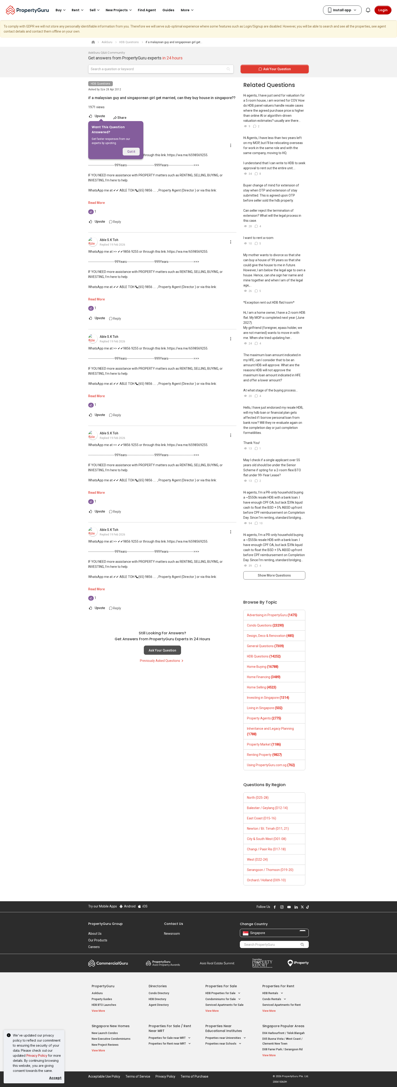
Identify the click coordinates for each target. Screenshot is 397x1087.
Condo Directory (159, 993)
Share (121, 117)
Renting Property (264, 755)
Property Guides (102, 999)
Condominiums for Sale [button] (220, 999)
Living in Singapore (265, 708)
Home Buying (262, 666)
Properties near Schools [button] (221, 1043)
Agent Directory (159, 1005)
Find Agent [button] (147, 10)
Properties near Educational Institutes (223, 1028)
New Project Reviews (105, 1044)
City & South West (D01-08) (266, 839)
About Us (95, 933)
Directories (158, 986)
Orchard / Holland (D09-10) (266, 880)
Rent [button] (75, 10)
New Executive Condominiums (111, 1038)
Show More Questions (274, 575)
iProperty (298, 963)
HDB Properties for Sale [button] (220, 993)
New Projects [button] (117, 10)
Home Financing (264, 677)
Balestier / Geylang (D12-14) (267, 808)
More (185, 10)
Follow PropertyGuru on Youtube (288, 907)
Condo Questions (265, 625)
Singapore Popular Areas (283, 1026)
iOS (144, 906)
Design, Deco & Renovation (270, 636)
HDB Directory (157, 999)
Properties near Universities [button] (223, 1038)
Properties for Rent (278, 986)
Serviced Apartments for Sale (224, 1005)
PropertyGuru (103, 986)
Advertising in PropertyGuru (272, 615)
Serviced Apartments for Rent (281, 1005)
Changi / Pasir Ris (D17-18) (266, 849)
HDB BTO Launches (104, 1005)
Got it (131, 151)
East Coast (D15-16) (261, 818)
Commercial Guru (108, 963)
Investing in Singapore (268, 697)
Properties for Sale (221, 986)
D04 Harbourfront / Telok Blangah (283, 1033)
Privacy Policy (36, 1055)
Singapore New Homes (111, 1026)
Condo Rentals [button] (272, 999)
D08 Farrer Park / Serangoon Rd (282, 1049)
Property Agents (264, 718)
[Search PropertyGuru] (302, 944)
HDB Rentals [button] (270, 993)
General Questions (265, 646)
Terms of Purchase (194, 1076)
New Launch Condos (105, 1033)
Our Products (97, 940)
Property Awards (162, 963)
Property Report (262, 963)
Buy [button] (59, 10)
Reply (116, 222)
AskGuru (97, 993)
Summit (217, 963)
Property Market (264, 744)
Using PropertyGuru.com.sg (271, 765)
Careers (94, 947)
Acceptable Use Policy (104, 1076)
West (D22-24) (257, 859)
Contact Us (173, 923)
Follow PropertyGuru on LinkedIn (295, 907)
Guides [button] (168, 10)
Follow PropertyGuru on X (301, 907)
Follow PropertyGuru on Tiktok (307, 907)
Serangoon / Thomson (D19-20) (270, 870)
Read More (96, 203)
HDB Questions (100, 83)
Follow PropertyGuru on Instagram (281, 907)
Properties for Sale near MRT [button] (167, 1038)
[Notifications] (368, 10)
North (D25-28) (258, 797)
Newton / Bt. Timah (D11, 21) (268, 828)
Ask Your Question (162, 650)
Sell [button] (93, 10)
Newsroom (172, 933)
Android (129, 906)
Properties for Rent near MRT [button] (168, 1043)
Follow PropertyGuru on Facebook (274, 907)
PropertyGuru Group (105, 923)
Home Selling (261, 687)
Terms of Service (137, 1076)
